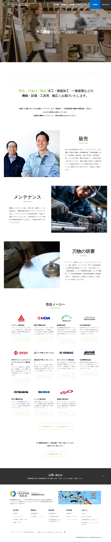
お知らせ (84, 513)
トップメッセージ (18, 516)
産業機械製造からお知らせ (89, 519)
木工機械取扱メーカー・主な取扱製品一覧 (55, 520)
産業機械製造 (34, 513)
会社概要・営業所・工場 (20, 519)
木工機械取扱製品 (53, 516)
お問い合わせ (105, 4)
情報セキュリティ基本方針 (45, 532)
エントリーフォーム (72, 519)
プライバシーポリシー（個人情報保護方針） (23, 532)
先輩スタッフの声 (71, 516)
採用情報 (95, 4)
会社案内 (15, 513)
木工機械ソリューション (38, 516)
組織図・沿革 (16, 522)
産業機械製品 (52, 513)
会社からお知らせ (87, 516)
